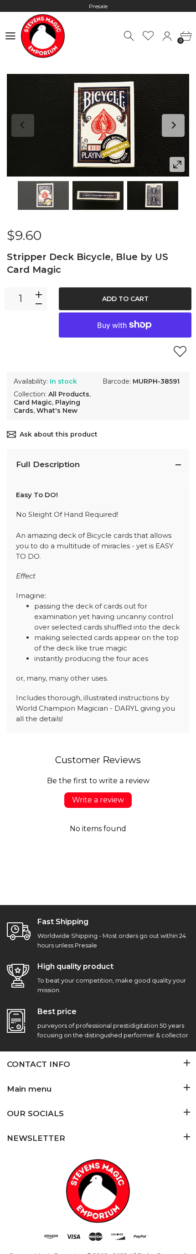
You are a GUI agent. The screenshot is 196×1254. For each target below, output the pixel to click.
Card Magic (33, 402)
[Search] (129, 36)
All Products (68, 394)
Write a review (98, 800)
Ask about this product (59, 434)
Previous (22, 125)
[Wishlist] (148, 36)
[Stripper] (43, 195)
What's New (56, 410)
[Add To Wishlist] (180, 351)
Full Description (48, 464)
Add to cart (125, 299)
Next (173, 125)
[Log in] (167, 36)
